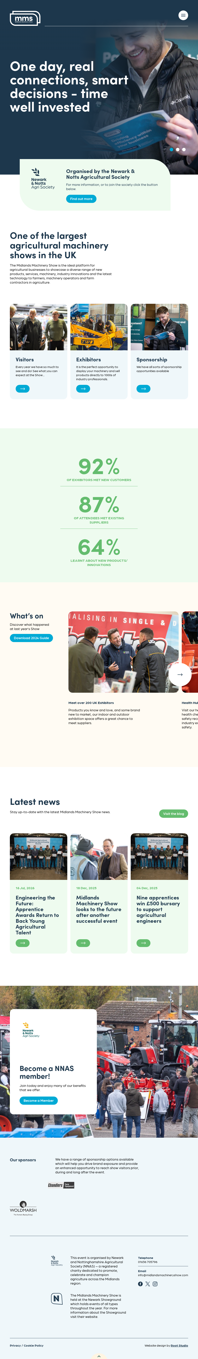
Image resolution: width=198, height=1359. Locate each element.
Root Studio (179, 1345)
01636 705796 (147, 1262)
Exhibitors (88, 359)
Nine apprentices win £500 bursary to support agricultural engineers (158, 908)
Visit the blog (173, 813)
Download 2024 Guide (31, 638)
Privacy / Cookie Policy (27, 1345)
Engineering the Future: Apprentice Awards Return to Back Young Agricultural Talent (37, 914)
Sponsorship (152, 359)
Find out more (81, 198)
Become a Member (39, 1100)
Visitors (25, 359)
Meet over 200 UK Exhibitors (91, 703)
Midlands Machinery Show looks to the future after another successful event (98, 908)
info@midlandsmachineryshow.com (163, 1275)
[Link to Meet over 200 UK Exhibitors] (123, 652)
